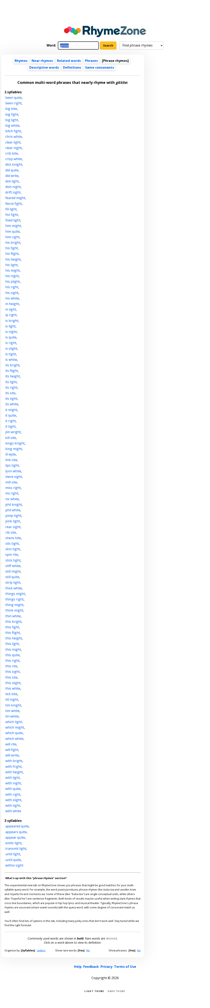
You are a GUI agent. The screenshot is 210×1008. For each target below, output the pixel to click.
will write (12, 755)
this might (13, 649)
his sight (11, 292)
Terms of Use (125, 966)
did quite (11, 170)
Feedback (91, 966)
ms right (11, 493)
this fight (12, 627)
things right (14, 599)
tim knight (13, 705)
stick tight (13, 560)
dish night (13, 187)
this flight (12, 632)
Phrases (91, 60)
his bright (12, 242)
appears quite (16, 832)
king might (13, 448)
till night (11, 699)
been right (13, 103)
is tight (10, 354)
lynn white (13, 471)
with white (13, 811)
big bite (11, 108)
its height (12, 376)
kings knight (15, 443)
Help (78, 966)
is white (11, 359)
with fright (13, 766)
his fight (11, 248)
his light (11, 265)
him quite (12, 231)
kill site (10, 437)
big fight (11, 114)
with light (12, 777)
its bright (12, 365)
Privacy (106, 966)
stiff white (13, 566)
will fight (11, 749)
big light (11, 120)
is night (11, 331)
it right (10, 421)
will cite (10, 744)
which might (14, 727)
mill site (11, 482)
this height (13, 638)
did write (11, 175)
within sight (14, 865)
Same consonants (99, 67)
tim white (12, 710)
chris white (13, 136)
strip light (12, 582)
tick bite (11, 694)
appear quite (15, 837)
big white (12, 125)
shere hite (13, 538)
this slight (13, 683)
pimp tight (13, 515)
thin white (13, 616)
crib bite (11, 153)
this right (12, 660)
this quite (12, 655)
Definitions (72, 67)
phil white (12, 510)
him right (12, 237)
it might (11, 410)
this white (12, 688)
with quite (13, 788)
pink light (12, 521)
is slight (11, 348)
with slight (13, 800)
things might (15, 593)
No (88, 950)
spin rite (11, 554)
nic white (12, 499)
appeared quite (17, 826)
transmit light (15, 848)
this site (11, 677)
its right (11, 387)
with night (13, 783)
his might (12, 270)
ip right (11, 315)
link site (11, 460)
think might (14, 610)
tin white (12, 716)
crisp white (13, 159)
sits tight (12, 543)
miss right (13, 487)
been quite (13, 97)
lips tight (12, 465)
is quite (10, 337)
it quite (10, 415)
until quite (13, 860)
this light (12, 643)
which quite (14, 733)
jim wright (13, 432)
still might (13, 571)
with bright (13, 761)
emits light (13, 843)
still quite (12, 577)
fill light (11, 209)
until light (12, 854)
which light (13, 722)
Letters (41, 950)
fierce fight (13, 203)
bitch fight (13, 131)
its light (11, 382)
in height (12, 304)
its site (10, 393)
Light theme (94, 991)
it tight (10, 426)
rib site (10, 532)
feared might (15, 198)
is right (10, 343)
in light (10, 309)
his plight (12, 281)
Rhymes (21, 60)
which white (14, 738)
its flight (11, 370)
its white (11, 404)
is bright (11, 320)
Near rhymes (42, 60)
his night (12, 276)
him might (13, 225)
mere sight (13, 476)
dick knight (13, 164)
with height (14, 772)
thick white (13, 588)
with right (12, 794)
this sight (12, 671)
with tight (12, 805)
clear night (13, 148)
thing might (14, 605)
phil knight (13, 504)
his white (12, 298)
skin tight (12, 549)
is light (10, 326)
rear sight (13, 527)
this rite (11, 666)
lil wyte (10, 454)
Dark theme (117, 991)
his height (13, 259)
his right (11, 287)
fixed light (12, 220)
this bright (13, 621)
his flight (12, 253)
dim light (12, 181)
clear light (13, 142)
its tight (11, 398)
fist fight (11, 214)
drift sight (13, 192)
